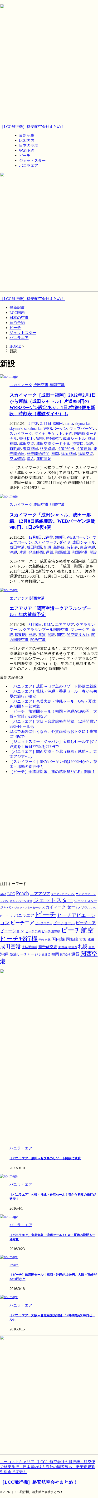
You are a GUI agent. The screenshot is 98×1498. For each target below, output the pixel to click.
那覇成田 (62, 552)
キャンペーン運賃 (21, 901)
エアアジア (64, 625)
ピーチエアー (43, 923)
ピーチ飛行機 (19, 938)
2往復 (33, 423)
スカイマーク (21, 434)
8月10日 (35, 625)
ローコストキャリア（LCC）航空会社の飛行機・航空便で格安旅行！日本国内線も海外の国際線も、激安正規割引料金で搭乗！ (47, 1467)
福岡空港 (85, 454)
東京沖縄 (87, 547)
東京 (91, 947)
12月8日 (35, 537)
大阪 (83, 939)
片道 (23, 552)
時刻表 (15, 449)
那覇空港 (80, 552)
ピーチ (15, 328)
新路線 (59, 547)
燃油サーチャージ (24, 954)
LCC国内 (17, 313)
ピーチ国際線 (51, 931)
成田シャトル (74, 439)
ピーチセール (64, 923)
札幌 (83, 946)
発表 (32, 635)
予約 (68, 434)
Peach (22, 893)
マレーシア (79, 630)
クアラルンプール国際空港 (46, 630)
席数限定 (53, 439)
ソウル (85, 907)
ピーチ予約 (33, 931)
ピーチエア (22, 922)
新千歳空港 (47, 947)
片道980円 (65, 449)
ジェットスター (23, 333)
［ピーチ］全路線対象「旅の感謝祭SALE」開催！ (52, 772)
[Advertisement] (49, 827)
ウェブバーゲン (82, 428)
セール (73, 907)
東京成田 (30, 449)
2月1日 (45, 423)
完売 (40, 439)
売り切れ (26, 439)
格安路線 (47, 449)
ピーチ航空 (77, 930)
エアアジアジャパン (63, 894)
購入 (30, 459)
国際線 (72, 939)
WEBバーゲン (55, 428)
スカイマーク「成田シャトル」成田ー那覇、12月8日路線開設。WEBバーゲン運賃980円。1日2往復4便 (52, 521)
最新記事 (17, 308)
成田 (91, 939)
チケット (55, 434)
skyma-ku (82, 423)
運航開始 (43, 459)
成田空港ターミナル (53, 444)
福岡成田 (68, 454)
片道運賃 (83, 449)
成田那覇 (34, 547)
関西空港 (38, 640)
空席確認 (17, 459)
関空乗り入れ (78, 635)
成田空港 (26, 444)
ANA (3, 894)
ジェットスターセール (27, 907)
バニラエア (19, 338)
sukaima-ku (33, 428)
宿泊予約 (17, 323)
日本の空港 (19, 318)
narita (69, 423)
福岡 (55, 454)
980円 (58, 423)
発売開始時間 (38, 454)
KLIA (48, 625)
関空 (61, 635)
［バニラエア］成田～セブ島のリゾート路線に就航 (53, 686)
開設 (93, 552)
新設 (89, 444)
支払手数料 (29, 947)
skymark (16, 428)
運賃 (49, 552)
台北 (47, 939)
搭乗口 (78, 444)
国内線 (58, 939)
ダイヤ (40, 434)
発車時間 (36, 552)
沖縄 (13, 552)
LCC (11, 894)
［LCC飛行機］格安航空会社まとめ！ (32, 127)
